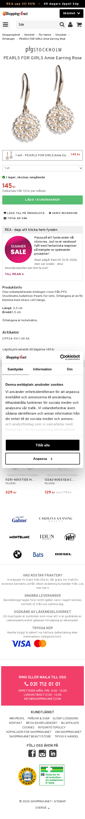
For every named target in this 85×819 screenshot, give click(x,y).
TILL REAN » (14, 274)
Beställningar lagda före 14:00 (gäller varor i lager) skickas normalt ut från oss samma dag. (43, 600)
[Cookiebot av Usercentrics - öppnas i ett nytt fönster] (60, 357)
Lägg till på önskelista (26, 213)
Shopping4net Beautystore (30, 737)
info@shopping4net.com (42, 699)
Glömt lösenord (65, 718)
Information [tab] (42, 369)
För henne (45, 35)
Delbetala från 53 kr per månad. (24, 191)
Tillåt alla (43, 445)
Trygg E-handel (67, 737)
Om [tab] (70, 369)
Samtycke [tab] (15, 369)
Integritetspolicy (52, 728)
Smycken (60, 35)
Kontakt (15, 723)
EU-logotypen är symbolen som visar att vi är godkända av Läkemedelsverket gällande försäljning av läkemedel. (42, 616)
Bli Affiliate (70, 723)
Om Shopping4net (68, 732)
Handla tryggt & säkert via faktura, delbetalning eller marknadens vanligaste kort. (42, 632)
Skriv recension (64, 213)
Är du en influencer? (42, 723)
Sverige (41, 808)
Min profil (17, 718)
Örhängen (8, 39)
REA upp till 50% (20, 4)
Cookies (28, 728)
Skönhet (29, 35)
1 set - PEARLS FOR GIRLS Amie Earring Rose (47, 155)
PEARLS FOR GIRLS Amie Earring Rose (42, 39)
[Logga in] (70, 25)
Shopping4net (11, 35)
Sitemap (60, 801)
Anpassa (40, 458)
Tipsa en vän (17, 218)
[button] (79, 25)
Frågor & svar (39, 718)
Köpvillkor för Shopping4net (28, 732)
